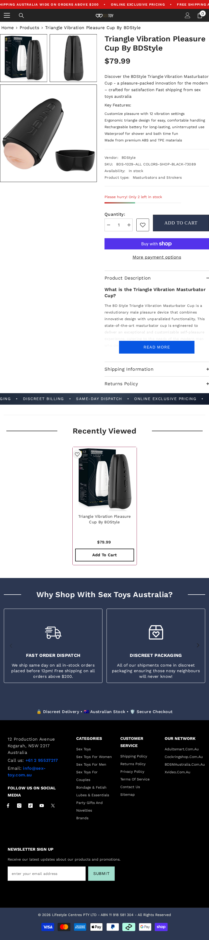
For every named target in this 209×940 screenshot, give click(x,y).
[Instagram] (19, 805)
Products (29, 27)
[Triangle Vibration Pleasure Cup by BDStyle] (105, 479)
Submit (101, 873)
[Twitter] (53, 805)
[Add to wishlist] (77, 454)
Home (7, 27)
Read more (156, 347)
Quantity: (114, 214)
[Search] (21, 16)
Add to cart (181, 222)
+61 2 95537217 (41, 760)
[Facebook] (8, 805)
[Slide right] (198, 646)
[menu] (7, 15)
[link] (142, 225)
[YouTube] (41, 805)
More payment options (157, 257)
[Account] (187, 15)
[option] (104, 506)
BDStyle (129, 157)
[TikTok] (30, 805)
